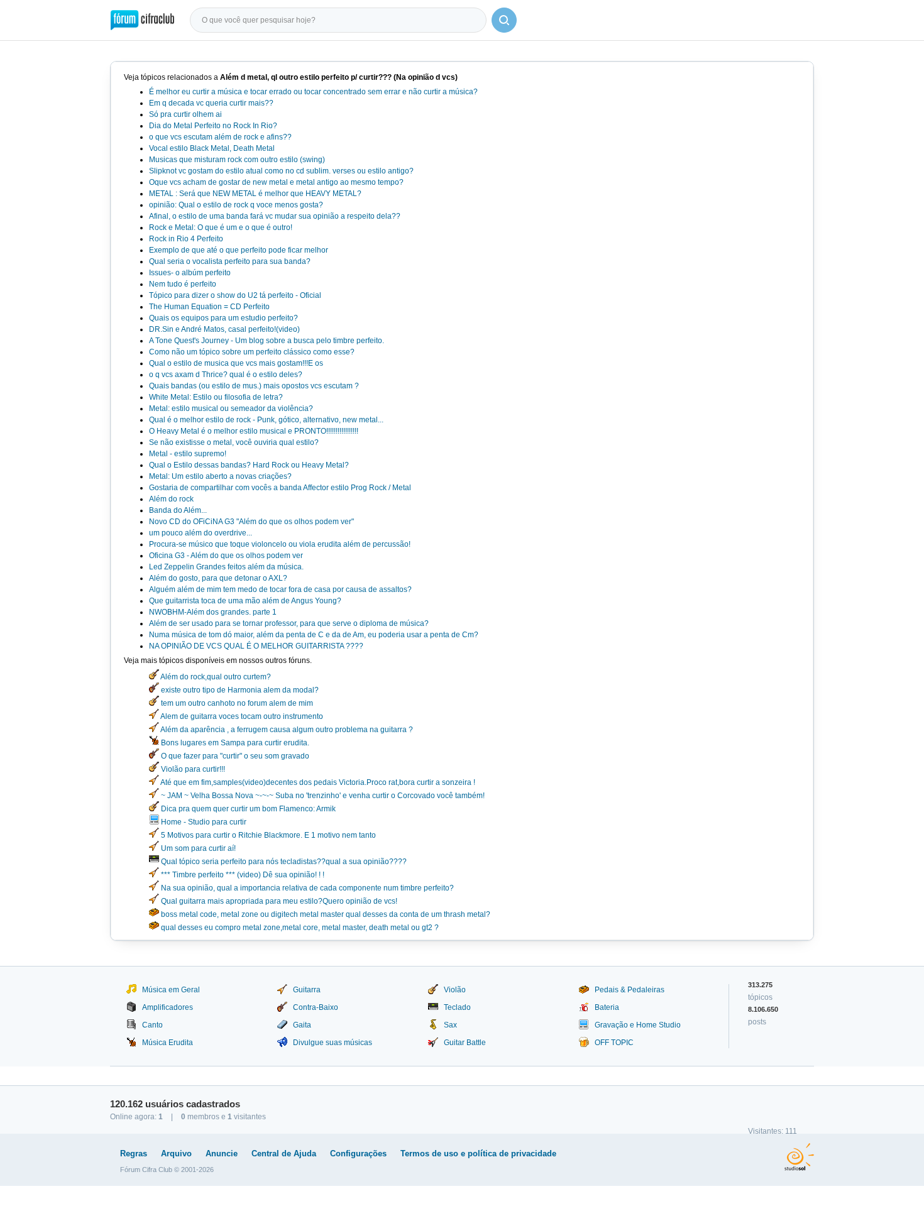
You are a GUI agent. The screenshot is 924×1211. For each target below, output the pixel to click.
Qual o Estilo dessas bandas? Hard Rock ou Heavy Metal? (249, 465)
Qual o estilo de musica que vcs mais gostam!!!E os (236, 363)
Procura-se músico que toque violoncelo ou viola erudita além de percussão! (279, 544)
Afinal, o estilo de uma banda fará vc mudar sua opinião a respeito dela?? (274, 216)
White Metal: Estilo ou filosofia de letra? (216, 397)
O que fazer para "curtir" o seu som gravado (234, 756)
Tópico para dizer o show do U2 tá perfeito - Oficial (235, 295)
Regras (133, 1153)
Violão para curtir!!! (192, 769)
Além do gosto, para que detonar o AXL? (218, 578)
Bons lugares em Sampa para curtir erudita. (234, 742)
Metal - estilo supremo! (187, 453)
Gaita (302, 1025)
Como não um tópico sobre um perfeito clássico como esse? (252, 352)
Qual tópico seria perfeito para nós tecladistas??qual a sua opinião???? (283, 861)
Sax (450, 1025)
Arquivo (176, 1153)
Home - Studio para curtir (202, 822)
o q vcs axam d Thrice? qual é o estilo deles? (225, 374)
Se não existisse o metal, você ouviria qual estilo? (234, 442)
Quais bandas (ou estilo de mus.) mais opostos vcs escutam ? (254, 385)
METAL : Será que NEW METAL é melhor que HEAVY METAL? (255, 193)
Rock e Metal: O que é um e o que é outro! (220, 227)
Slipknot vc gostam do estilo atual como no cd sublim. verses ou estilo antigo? (281, 171)
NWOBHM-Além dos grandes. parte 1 (213, 612)
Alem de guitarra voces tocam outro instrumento (241, 716)
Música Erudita (167, 1042)
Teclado (457, 1007)
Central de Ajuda (283, 1153)
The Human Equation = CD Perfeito (209, 306)
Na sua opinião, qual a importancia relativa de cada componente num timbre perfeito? (306, 888)
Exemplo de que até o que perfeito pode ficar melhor (238, 250)
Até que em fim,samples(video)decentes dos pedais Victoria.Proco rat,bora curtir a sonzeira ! (317, 782)
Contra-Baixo (315, 1007)
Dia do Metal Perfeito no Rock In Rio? (213, 125)
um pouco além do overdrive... (200, 533)
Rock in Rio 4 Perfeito (186, 238)
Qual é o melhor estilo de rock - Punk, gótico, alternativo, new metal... (266, 419)
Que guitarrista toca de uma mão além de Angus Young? (245, 600)
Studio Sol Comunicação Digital (799, 1157)
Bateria (607, 1007)
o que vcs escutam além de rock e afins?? (220, 137)
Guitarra (307, 989)
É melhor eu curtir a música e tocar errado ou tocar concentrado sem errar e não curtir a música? (313, 91)
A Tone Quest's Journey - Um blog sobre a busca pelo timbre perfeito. (266, 340)
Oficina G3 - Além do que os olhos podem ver (226, 555)
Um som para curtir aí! (197, 848)
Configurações (358, 1153)
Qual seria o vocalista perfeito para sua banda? (230, 261)
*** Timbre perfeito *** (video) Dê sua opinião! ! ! (241, 874)
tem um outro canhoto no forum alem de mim (236, 703)
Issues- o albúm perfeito (190, 272)
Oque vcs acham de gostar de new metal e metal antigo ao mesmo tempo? (276, 182)
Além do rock (171, 499)
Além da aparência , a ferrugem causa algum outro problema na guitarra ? (286, 729)
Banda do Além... (178, 510)
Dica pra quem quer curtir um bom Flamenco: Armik (247, 808)
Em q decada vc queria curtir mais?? (211, 103)
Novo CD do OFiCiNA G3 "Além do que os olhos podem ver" (251, 521)
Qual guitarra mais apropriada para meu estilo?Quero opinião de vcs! (278, 901)
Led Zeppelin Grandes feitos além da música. (226, 566)
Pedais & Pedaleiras (629, 989)
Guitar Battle (465, 1042)
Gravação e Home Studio (638, 1025)
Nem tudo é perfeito (182, 284)
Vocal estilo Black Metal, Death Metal (212, 148)
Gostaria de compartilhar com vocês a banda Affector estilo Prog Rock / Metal (280, 487)
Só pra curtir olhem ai (185, 114)
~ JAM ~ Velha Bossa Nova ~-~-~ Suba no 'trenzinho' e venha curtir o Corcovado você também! (322, 795)
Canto (152, 1025)
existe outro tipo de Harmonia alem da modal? (239, 690)
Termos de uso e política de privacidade (478, 1153)
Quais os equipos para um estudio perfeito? (223, 318)
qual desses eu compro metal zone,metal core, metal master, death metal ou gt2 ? (299, 927)
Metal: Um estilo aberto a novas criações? (220, 476)
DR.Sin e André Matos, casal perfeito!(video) (224, 329)
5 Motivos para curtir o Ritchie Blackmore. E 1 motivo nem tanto (267, 835)
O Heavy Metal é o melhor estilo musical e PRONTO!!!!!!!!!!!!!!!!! (253, 431)
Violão (455, 989)
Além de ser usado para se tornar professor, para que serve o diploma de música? (289, 623)
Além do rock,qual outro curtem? (215, 676)
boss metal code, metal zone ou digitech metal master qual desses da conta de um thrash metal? (324, 914)
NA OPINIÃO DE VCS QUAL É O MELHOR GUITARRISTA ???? (256, 646)
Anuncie (222, 1153)
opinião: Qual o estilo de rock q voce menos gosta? (236, 204)
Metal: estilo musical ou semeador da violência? (231, 408)
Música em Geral (171, 989)
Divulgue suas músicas (332, 1042)
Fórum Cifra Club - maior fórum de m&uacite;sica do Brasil (142, 20)
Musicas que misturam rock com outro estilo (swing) (237, 159)
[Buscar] (504, 20)
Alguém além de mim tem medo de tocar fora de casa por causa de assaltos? (280, 589)
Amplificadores (167, 1007)
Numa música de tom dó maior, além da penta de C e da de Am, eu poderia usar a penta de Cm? (313, 634)
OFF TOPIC (614, 1042)
